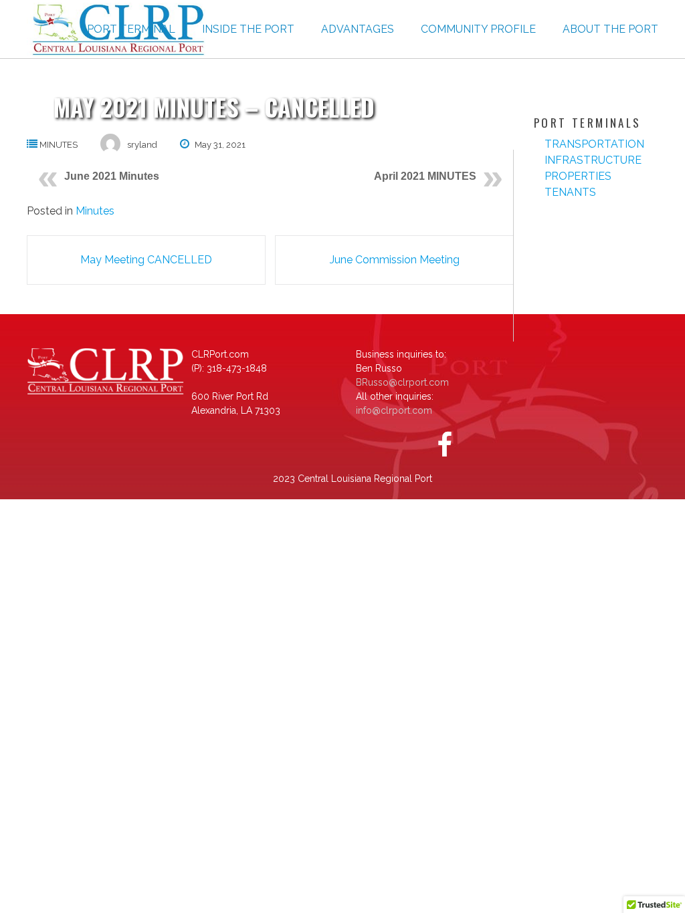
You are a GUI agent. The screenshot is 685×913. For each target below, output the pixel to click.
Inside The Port (248, 29)
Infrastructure (593, 160)
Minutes (58, 145)
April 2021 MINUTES (425, 176)
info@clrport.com (394, 410)
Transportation (594, 144)
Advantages (357, 29)
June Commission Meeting (395, 259)
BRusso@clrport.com (402, 382)
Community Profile (478, 29)
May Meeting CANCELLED (146, 259)
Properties (578, 176)
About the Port (610, 29)
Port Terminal (131, 29)
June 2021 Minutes (111, 176)
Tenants (570, 192)
